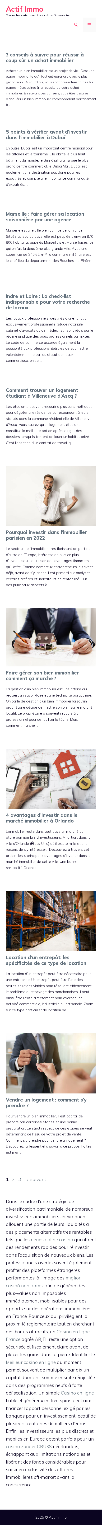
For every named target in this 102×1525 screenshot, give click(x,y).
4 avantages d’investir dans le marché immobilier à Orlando (42, 818)
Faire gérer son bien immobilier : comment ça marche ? (44, 675)
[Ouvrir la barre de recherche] (76, 25)
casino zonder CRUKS (29, 1446)
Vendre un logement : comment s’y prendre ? (46, 1102)
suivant (35, 1179)
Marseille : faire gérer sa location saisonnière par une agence (45, 217)
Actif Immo (24, 9)
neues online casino (52, 1239)
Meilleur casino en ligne (31, 1362)
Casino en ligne (77, 1393)
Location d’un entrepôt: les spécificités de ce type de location (46, 960)
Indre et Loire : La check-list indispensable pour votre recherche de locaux (48, 302)
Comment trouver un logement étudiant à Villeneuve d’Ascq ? (42, 393)
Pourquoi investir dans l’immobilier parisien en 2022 (46, 535)
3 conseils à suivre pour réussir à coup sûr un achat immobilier (45, 57)
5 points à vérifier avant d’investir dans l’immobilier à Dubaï (46, 134)
